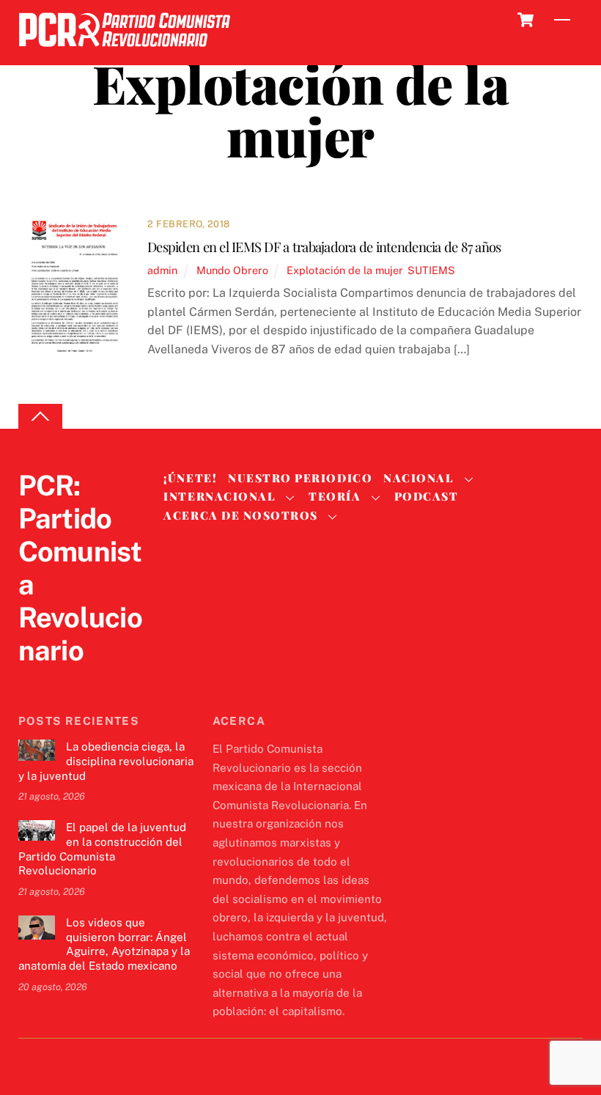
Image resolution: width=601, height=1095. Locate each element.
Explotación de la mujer (344, 270)
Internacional (219, 496)
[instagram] (103, 680)
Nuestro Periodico (300, 478)
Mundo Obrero (232, 270)
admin (162, 270)
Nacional (418, 478)
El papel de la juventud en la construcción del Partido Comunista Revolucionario (102, 849)
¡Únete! (190, 478)
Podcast (426, 496)
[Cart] (525, 19)
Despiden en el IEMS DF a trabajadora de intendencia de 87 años (324, 246)
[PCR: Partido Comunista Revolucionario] (125, 51)
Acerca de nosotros (240, 515)
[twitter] (33, 680)
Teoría (335, 496)
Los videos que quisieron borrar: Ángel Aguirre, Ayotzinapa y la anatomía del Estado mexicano (104, 944)
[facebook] (68, 680)
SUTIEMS (431, 270)
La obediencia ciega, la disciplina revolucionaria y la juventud (105, 761)
